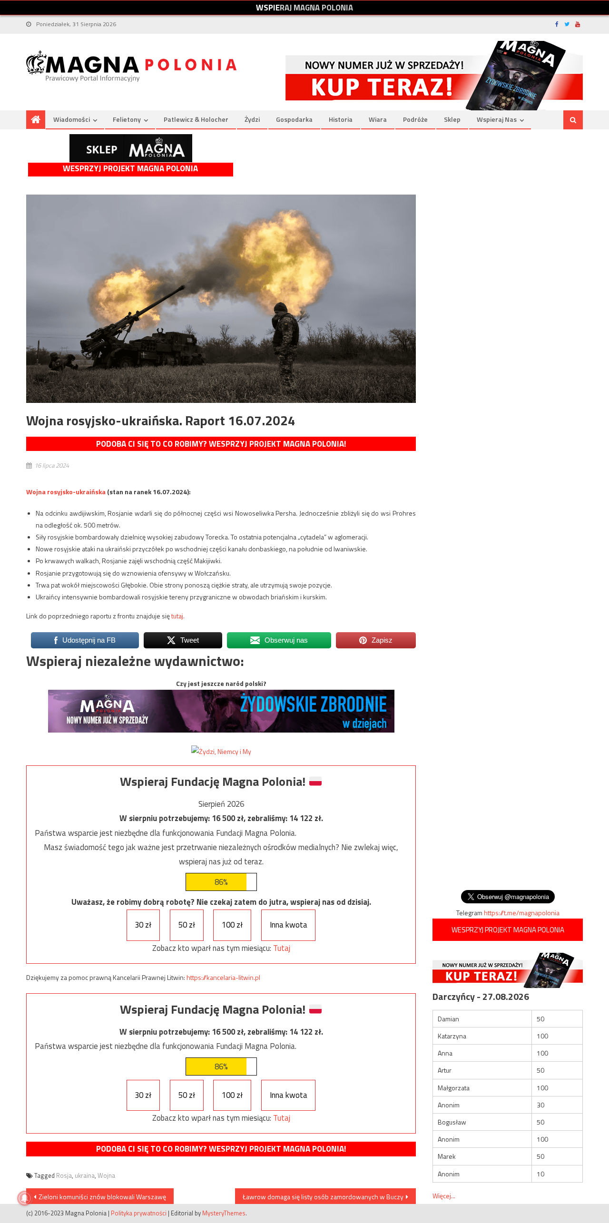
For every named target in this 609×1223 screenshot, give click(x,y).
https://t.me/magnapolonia (522, 913)
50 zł (186, 925)
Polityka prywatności (139, 1213)
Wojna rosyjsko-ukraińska (66, 492)
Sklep (452, 119)
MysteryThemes (224, 1213)
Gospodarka (294, 119)
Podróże (415, 119)
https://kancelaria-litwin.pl (223, 977)
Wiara (378, 119)
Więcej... (443, 1196)
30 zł (143, 925)
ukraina (85, 1175)
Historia (341, 119)
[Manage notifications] (24, 1198)
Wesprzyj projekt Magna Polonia (130, 169)
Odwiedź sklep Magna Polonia (130, 148)
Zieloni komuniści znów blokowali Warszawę (102, 1197)
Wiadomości (71, 119)
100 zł (232, 925)
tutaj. (178, 616)
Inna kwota (288, 925)
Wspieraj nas (497, 119)
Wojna (106, 1175)
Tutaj (281, 948)
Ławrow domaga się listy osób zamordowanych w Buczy (323, 1197)
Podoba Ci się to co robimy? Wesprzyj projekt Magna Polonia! (221, 444)
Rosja (64, 1175)
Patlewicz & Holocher (196, 119)
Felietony (127, 119)
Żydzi (252, 119)
